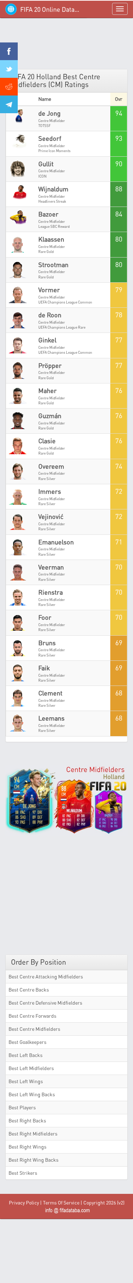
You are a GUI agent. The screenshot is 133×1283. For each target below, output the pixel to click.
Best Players (22, 1107)
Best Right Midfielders (33, 1134)
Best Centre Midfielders (34, 1029)
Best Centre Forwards (32, 1016)
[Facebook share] (9, 51)
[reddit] (9, 87)
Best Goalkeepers (27, 1042)
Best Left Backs (26, 1055)
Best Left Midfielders (31, 1068)
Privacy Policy (24, 1203)
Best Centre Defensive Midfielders (45, 1003)
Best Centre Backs (29, 990)
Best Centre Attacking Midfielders (46, 976)
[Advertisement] (66, 46)
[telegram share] (9, 104)
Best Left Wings (26, 1081)
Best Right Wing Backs (34, 1160)
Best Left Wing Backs (32, 1094)
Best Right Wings (27, 1147)
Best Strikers (23, 1173)
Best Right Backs (27, 1120)
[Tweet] (9, 69)
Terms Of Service (61, 1203)
